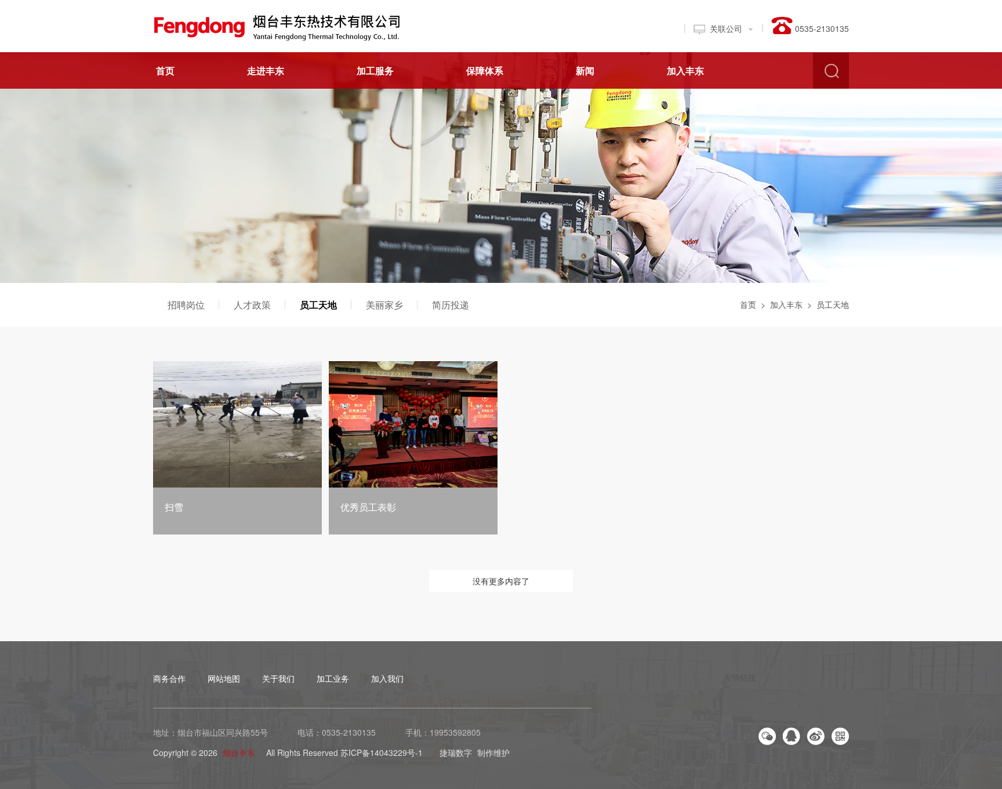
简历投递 (450, 304)
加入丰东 (685, 70)
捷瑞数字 (456, 752)
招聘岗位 (186, 304)
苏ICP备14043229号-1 (381, 752)
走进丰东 (265, 70)
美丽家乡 (384, 304)
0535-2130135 (349, 732)
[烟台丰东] (283, 25)
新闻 (585, 70)
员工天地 (318, 304)
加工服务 (375, 70)
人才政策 (252, 304)
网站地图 (224, 678)
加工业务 (333, 678)
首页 (165, 70)
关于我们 (278, 678)
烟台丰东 (239, 752)
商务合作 (169, 678)
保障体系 (484, 70)
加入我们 (387, 678)
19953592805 (455, 732)
